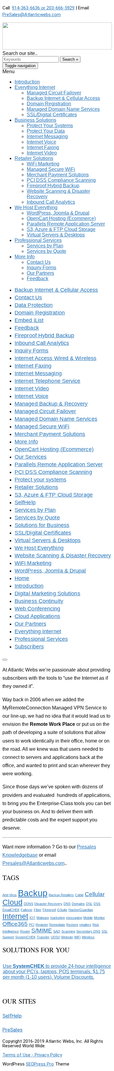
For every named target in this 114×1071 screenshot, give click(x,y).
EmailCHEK (10, 910)
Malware (42, 918)
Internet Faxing (33, 366)
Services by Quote (37, 518)
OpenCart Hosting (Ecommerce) (54, 449)
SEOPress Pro (40, 1064)
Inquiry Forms (31, 351)
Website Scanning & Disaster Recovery (63, 555)
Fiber (37, 910)
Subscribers (29, 647)
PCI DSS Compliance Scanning (53, 472)
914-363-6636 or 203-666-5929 (43, 8)
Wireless (88, 937)
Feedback (27, 328)
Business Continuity (39, 601)
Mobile (88, 918)
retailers (85, 924)
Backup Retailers (61, 895)
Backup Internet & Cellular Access (56, 290)
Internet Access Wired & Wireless (55, 358)
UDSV (55, 937)
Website (67, 937)
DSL (89, 904)
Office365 (15, 924)
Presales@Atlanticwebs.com (33, 863)
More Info (26, 442)
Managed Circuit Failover (45, 411)
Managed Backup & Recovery (51, 404)
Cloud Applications (37, 616)
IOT (32, 918)
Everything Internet (38, 631)
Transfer (43, 937)
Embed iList (29, 320)
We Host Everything (39, 548)
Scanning (68, 931)
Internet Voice (31, 396)
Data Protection (34, 305)
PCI (31, 924)
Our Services (31, 457)
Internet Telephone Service (48, 381)
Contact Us (28, 297)
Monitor (99, 918)
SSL (105, 931)
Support (8, 937)
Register (42, 924)
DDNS (28, 904)
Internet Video (32, 389)
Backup (32, 893)
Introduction (29, 586)
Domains (78, 904)
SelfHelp (25, 502)
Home (22, 578)
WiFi (77, 937)
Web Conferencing (37, 609)
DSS (97, 904)
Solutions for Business (42, 525)
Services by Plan (35, 510)
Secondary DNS (88, 931)
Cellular (95, 894)
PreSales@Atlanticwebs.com (31, 14)
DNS (67, 904)
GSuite (62, 910)
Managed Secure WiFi (42, 426)
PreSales (12, 1030)
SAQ (56, 931)
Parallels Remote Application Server (59, 464)
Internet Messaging (38, 373)
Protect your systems (40, 480)
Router (25, 931)
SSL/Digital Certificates (43, 533)
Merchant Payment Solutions (50, 434)
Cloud (12, 902)
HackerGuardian (80, 910)
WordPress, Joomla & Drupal (50, 571)
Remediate (57, 924)
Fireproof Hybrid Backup (44, 335)
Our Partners (30, 624)
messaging (74, 918)
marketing (57, 918)
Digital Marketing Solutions (47, 593)
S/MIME (41, 930)
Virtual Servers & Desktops (48, 540)
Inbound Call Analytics (42, 343)
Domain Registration (40, 313)
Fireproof (49, 910)
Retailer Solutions (36, 487)
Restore (72, 924)
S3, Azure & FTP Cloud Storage (54, 495)
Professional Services (41, 639)
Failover (27, 910)
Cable (79, 895)
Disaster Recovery (48, 904)
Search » (70, 59)
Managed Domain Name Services (56, 419)
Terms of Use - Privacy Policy (32, 1055)
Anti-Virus (9, 895)
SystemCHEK (25, 937)
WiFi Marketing (33, 563)
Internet (15, 916)
